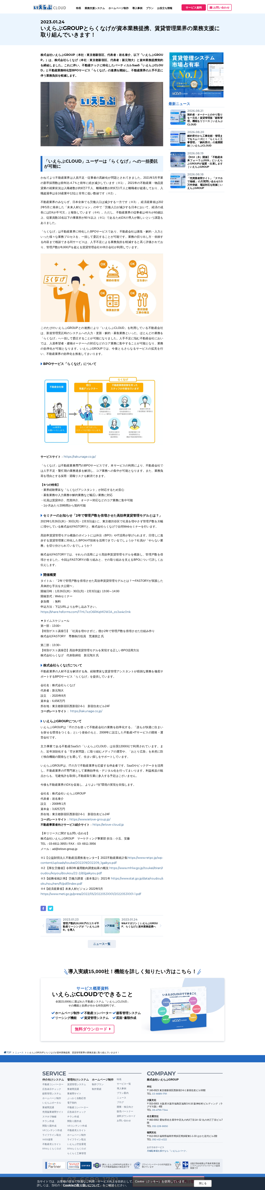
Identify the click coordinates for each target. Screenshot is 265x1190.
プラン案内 (123, 1092)
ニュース (19, 1052)
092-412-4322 (159, 1139)
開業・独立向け (125, 1106)
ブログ (120, 1102)
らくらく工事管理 (76, 1153)
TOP (8, 1052)
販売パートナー (125, 1111)
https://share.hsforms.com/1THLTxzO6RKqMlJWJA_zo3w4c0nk (86, 612)
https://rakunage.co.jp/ (80, 456)
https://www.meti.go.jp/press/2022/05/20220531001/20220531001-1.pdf (91, 894)
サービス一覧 (124, 1083)
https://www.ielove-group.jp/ (89, 819)
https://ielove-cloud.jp (108, 824)
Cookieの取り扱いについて (81, 1185)
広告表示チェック (51, 1089)
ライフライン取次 (51, 1134)
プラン (150, 8)
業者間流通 (48, 1107)
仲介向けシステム (53, 1079)
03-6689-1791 (159, 1093)
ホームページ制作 (51, 1098)
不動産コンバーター (52, 1084)
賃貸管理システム (76, 1084)
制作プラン (98, 1084)
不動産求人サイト (51, 1144)
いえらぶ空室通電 (76, 1144)
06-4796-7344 (160, 1109)
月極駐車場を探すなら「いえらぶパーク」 (167, 1150)
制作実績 (96, 1089)
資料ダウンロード (126, 1116)
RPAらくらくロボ (51, 1148)
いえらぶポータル (51, 1102)
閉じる (203, 1183)
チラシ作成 (48, 1121)
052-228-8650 (160, 1126)
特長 (78, 8)
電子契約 (72, 1102)
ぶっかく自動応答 (76, 1098)
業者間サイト (74, 1093)
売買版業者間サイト (52, 1111)
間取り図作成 (49, 1125)
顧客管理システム (51, 1093)
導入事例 (121, 1088)
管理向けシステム (78, 1079)
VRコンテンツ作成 (52, 1130)
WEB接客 (47, 1139)
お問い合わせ (221, 7)
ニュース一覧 (102, 944)
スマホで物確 (49, 1116)
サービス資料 (194, 7)
